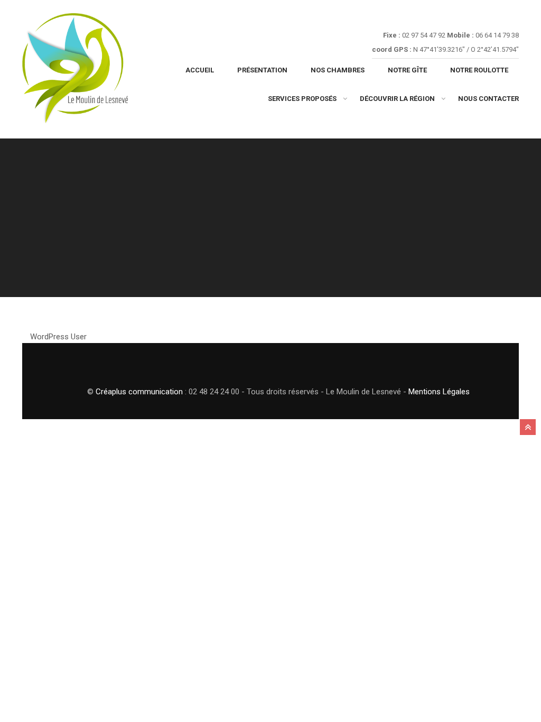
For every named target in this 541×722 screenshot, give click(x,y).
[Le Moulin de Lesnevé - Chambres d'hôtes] (75, 72)
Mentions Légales (439, 391)
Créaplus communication (139, 391)
